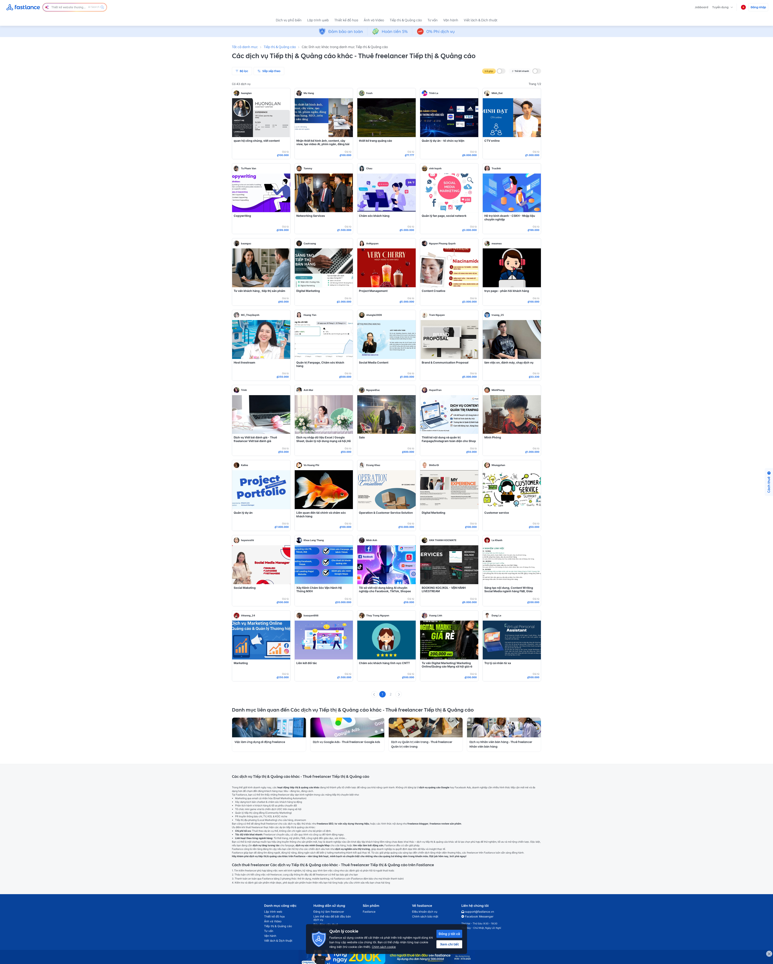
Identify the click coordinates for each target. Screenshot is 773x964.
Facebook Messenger (479, 916)
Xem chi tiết (449, 944)
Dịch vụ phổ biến (289, 20)
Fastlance (369, 911)
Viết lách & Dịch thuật (480, 20)
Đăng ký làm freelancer (328, 911)
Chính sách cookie (384, 947)
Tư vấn (433, 20)
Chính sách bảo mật (425, 916)
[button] (722, 7)
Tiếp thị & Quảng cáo (406, 20)
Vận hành (450, 20)
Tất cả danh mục (245, 47)
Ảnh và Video (374, 20)
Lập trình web (318, 20)
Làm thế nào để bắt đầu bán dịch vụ (332, 918)
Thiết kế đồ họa (346, 20)
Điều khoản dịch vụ (424, 911)
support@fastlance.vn (479, 911)
